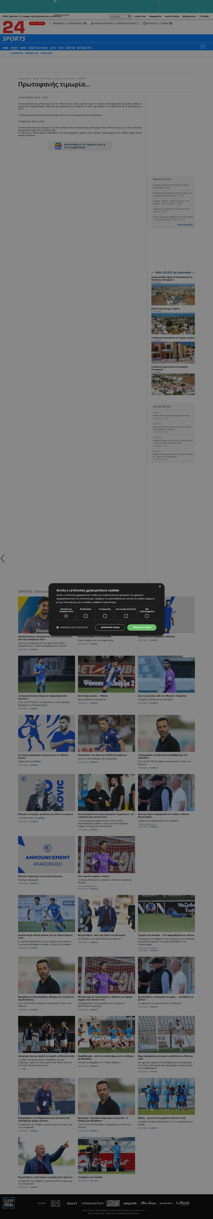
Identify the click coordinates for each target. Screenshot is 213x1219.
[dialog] (106, 609)
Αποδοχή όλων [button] (142, 627)
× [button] (160, 586)
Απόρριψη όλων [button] (110, 627)
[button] (72, 627)
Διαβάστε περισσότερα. (104, 602)
